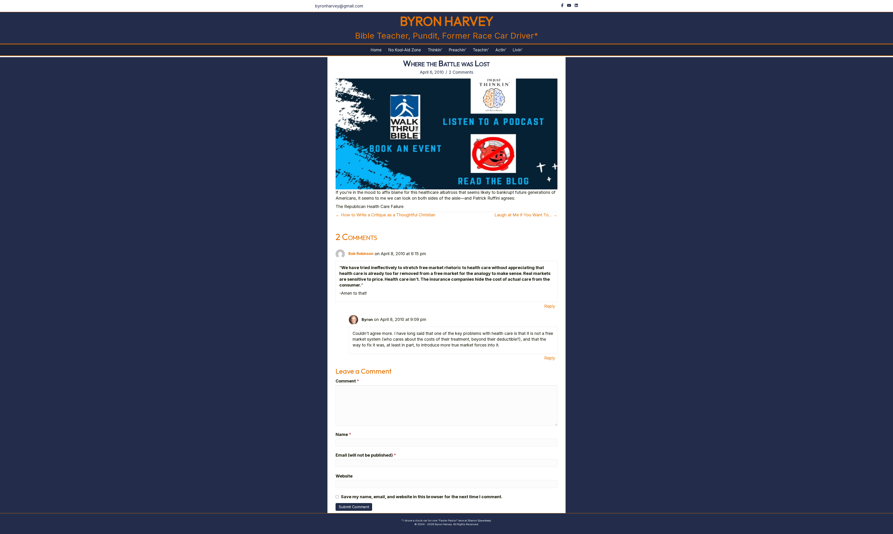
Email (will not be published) (366, 455)
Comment (347, 381)
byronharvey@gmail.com (339, 5)
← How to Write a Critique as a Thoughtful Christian (385, 214)
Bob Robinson (360, 253)
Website (344, 476)
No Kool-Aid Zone (404, 50)
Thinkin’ (435, 50)
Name (343, 434)
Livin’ (517, 50)
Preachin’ (457, 50)
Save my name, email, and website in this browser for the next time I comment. (421, 496)
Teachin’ (481, 50)
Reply (549, 306)
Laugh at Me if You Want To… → (525, 214)
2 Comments (461, 72)
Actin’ (500, 50)
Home (376, 50)
